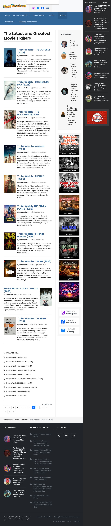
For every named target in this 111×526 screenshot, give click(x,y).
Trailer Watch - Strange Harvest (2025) (30, 235)
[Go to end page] (13, 412)
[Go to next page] (9, 412)
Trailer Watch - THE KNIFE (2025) (18, 391)
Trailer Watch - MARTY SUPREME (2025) (20, 370)
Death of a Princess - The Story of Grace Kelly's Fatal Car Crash (41, 443)
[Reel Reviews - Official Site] (14, 6)
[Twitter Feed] (34, 8)
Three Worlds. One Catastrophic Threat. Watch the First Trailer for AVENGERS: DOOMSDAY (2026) (72, 115)
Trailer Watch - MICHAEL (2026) (31, 178)
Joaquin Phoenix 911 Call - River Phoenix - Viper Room (42, 452)
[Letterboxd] (47, 8)
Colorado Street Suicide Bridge (42, 435)
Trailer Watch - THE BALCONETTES (18, 374)
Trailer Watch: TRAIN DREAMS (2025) (19, 362)
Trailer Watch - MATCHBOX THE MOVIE (73, 56)
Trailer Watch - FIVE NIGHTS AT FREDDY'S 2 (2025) (24, 379)
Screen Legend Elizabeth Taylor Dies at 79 (42, 478)
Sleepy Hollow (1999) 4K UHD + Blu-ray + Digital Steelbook (100, 87)
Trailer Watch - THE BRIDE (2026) (31, 320)
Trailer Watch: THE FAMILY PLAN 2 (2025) (31, 207)
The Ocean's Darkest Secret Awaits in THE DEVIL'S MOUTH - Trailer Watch (74, 91)
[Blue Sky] (38, 8)
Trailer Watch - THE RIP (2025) (34, 261)
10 (42, 407)
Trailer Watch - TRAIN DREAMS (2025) (21, 290)
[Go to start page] (5, 407)
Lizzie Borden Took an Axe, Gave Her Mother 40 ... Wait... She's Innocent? (42, 461)
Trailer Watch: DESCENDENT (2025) (19, 383)
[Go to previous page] (9, 407)
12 (5, 412)
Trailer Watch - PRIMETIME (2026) (74, 44)
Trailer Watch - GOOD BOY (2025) (19, 366)
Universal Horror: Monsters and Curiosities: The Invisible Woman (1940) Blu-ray (100, 38)
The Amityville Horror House (41, 497)
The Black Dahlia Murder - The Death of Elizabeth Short (42, 504)
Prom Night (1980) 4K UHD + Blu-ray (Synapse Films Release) (101, 9)
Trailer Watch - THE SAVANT (16, 358)
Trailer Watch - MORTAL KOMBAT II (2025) (21, 387)
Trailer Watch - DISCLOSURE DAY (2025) (33, 83)
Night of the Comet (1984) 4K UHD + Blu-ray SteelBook (101, 75)
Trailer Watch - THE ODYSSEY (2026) (33, 51)
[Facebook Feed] (42, 8)
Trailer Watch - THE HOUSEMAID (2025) (28, 113)
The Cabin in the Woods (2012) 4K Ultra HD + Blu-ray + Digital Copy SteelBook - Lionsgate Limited (101, 23)
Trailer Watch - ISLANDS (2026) (30, 148)
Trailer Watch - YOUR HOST (16, 396)
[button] (22, 15)
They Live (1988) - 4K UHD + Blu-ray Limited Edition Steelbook (101, 64)
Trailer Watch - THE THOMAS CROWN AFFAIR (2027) (74, 70)
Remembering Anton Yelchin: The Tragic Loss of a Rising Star (42, 470)
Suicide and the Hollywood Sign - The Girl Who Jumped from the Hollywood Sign (42, 487)
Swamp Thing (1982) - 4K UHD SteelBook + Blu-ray (101, 98)
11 (46, 407)
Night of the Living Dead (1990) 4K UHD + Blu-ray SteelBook (101, 52)
